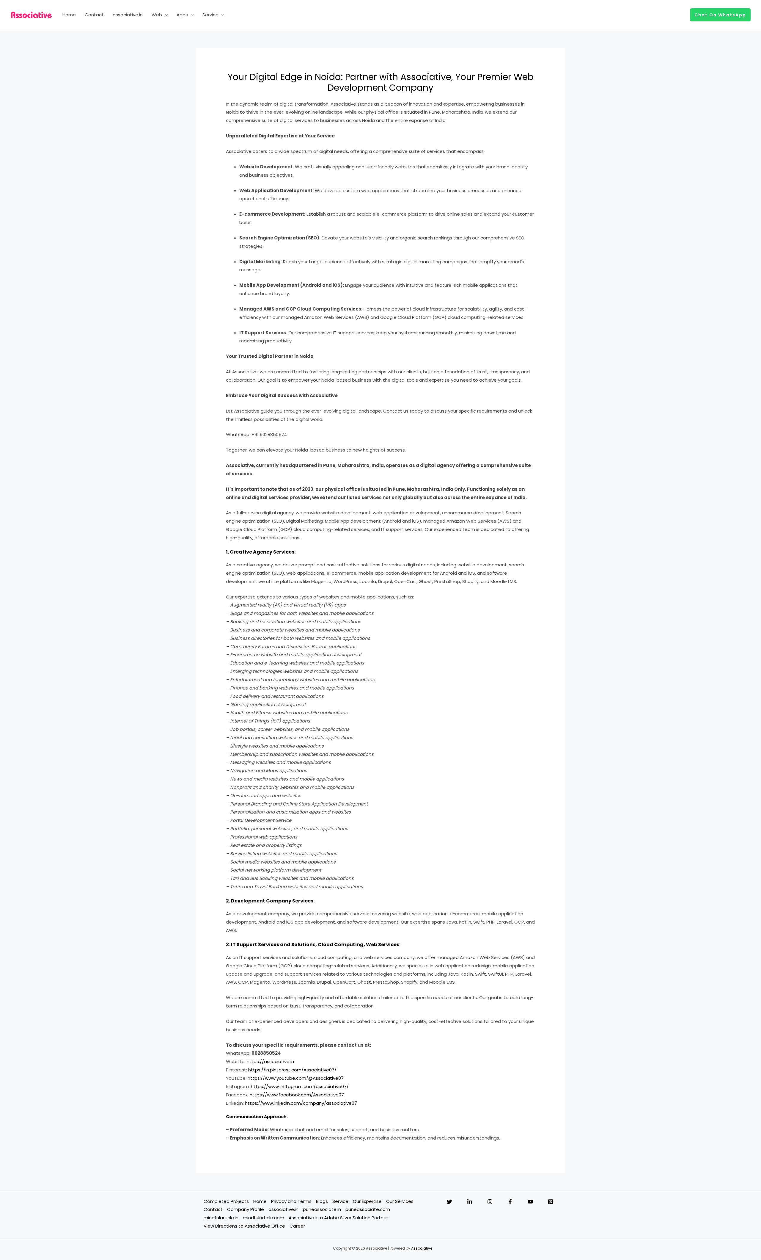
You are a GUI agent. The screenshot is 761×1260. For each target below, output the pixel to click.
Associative (421, 1248)
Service (210, 15)
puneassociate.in (322, 1209)
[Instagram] (490, 1201)
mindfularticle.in (221, 1217)
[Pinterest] (550, 1201)
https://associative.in (270, 1061)
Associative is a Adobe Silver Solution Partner (338, 1217)
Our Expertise (367, 1201)
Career (297, 1226)
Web (157, 15)
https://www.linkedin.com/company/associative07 (301, 1103)
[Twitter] (449, 1201)
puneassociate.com (367, 1209)
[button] (165, 15)
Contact (94, 15)
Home (69, 15)
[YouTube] (530, 1201)
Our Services (399, 1201)
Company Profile (245, 1209)
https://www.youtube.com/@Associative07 (296, 1078)
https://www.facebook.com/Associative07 (297, 1095)
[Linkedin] (469, 1201)
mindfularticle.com (263, 1217)
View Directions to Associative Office (244, 1226)
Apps (182, 15)
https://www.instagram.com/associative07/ (300, 1086)
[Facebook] (510, 1201)
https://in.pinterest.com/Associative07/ (292, 1070)
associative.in (128, 15)
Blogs (322, 1201)
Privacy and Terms (291, 1201)
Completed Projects (226, 1201)
